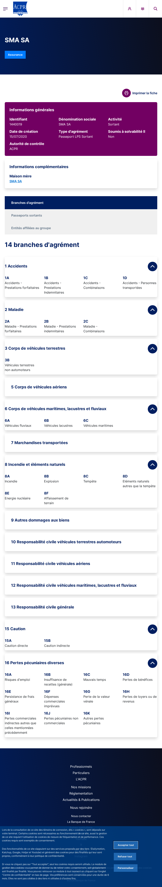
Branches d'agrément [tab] (27, 203)
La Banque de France (81, 821)
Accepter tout (126, 845)
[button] (155, 8)
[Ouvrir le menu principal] (5, 8)
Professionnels (81, 766)
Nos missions (81, 787)
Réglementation (81, 793)
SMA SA (15, 181)
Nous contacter (81, 816)
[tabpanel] (81, 489)
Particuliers (81, 773)
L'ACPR (81, 779)
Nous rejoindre (81, 808)
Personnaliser (126, 867)
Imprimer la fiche (144, 93)
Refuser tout (125, 856)
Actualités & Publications (81, 800)
